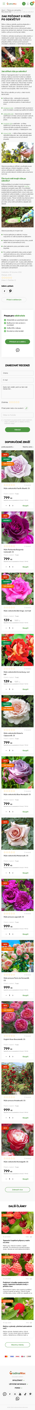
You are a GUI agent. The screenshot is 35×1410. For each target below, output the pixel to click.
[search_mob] (24, 3)
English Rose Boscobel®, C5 (14, 1039)
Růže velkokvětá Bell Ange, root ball (17, 611)
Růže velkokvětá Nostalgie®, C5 (16, 1162)
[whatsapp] (17, 1398)
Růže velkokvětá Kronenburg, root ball (17, 673)
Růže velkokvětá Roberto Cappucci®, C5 (13, 734)
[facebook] (4, 291)
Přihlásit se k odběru (17, 342)
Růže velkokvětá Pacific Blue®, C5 (17, 488)
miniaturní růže (8, 108)
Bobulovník (7, 1215)
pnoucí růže (7, 133)
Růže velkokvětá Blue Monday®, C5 (17, 794)
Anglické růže (7, 123)
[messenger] (17, 350)
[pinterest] (10, 291)
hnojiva (26, 186)
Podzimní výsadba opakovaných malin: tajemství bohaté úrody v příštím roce (16, 1284)
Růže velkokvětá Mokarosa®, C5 (16, 856)
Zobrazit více (17, 1190)
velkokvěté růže (8, 114)
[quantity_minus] (6, 505)
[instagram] (15, 1394)
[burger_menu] (3, 3)
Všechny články (17, 1345)
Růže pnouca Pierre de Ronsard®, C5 (16, 979)
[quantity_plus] (13, 505)
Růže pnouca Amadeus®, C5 (14, 1100)
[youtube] (20, 1394)
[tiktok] (25, 1394)
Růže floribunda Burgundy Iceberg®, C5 (13, 551)
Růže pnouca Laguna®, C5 (14, 917)
